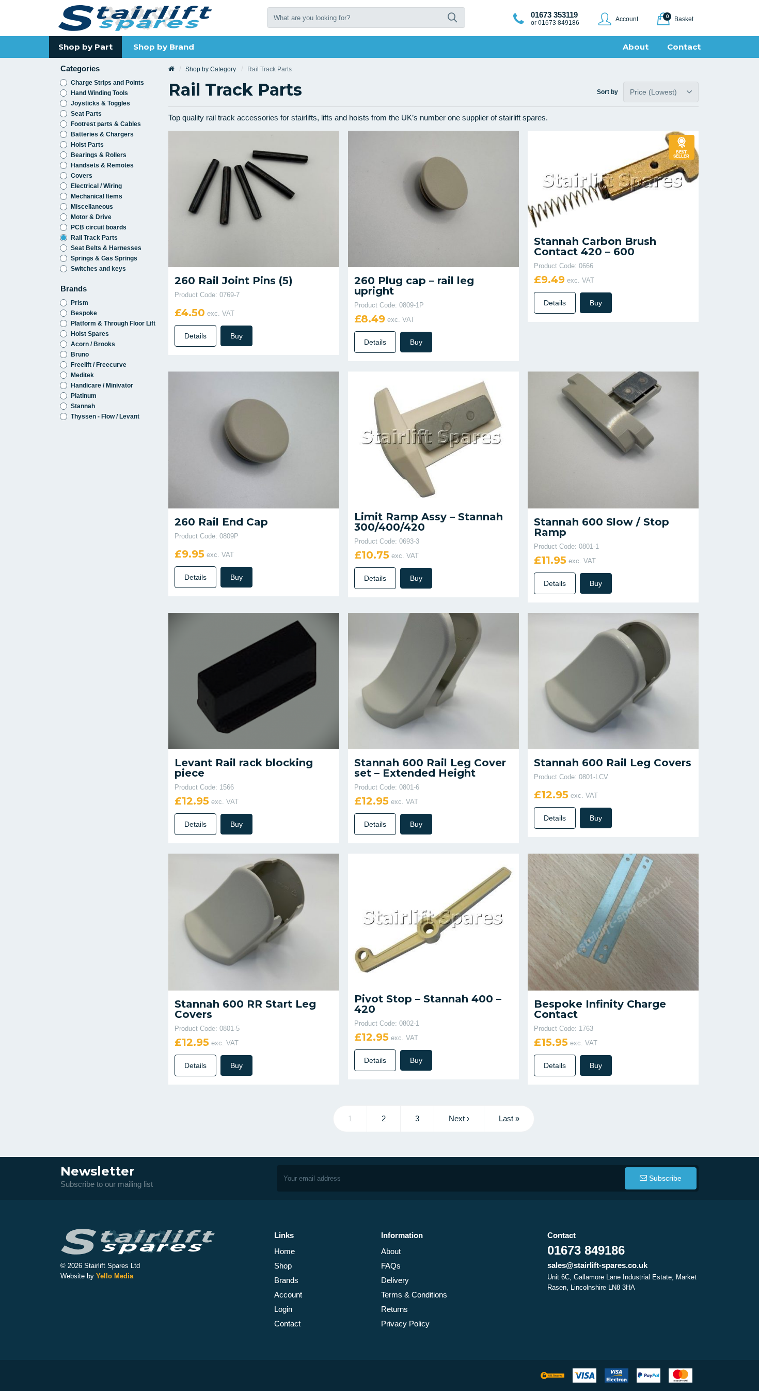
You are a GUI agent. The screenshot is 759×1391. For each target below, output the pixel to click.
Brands (286, 1280)
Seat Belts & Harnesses (106, 248)
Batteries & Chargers (102, 134)
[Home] (171, 69)
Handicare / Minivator (102, 385)
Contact (287, 1323)
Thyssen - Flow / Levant (105, 416)
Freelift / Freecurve (98, 364)
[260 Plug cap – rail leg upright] (433, 198)
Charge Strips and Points (107, 82)
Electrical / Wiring (96, 186)
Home (284, 1251)
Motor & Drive (91, 217)
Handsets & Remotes (102, 165)
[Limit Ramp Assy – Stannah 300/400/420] (433, 436)
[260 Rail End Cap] (253, 439)
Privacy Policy (405, 1323)
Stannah (83, 406)
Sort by (609, 92)
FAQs (391, 1265)
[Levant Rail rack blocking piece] (253, 680)
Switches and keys (98, 268)
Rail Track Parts (94, 237)
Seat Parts (86, 113)
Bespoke (84, 313)
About (391, 1251)
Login (283, 1309)
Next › (459, 1118)
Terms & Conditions (414, 1294)
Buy (236, 336)
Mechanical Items (96, 196)
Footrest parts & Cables (106, 124)
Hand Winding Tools (99, 93)
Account (288, 1294)
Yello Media (114, 1276)
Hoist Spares (90, 333)
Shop (283, 1265)
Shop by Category (210, 69)
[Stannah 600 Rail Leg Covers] (613, 680)
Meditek (82, 375)
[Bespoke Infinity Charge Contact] (613, 921)
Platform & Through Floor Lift (113, 323)
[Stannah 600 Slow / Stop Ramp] (613, 439)
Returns (394, 1309)
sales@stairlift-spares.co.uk (597, 1265)
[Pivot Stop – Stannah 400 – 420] (433, 918)
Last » (509, 1118)
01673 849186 (586, 1250)
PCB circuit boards (98, 227)
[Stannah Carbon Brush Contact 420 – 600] (613, 178)
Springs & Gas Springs (104, 258)
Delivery (395, 1280)
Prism (79, 302)
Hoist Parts (87, 144)
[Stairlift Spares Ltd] (135, 18)
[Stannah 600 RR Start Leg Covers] (253, 921)
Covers (81, 175)
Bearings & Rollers (98, 155)
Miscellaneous (92, 206)
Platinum (84, 395)
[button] (452, 17)
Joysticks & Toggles (100, 103)
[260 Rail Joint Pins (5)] (253, 198)
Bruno (80, 354)
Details (195, 336)
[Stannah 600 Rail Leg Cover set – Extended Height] (433, 680)
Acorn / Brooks (93, 344)
